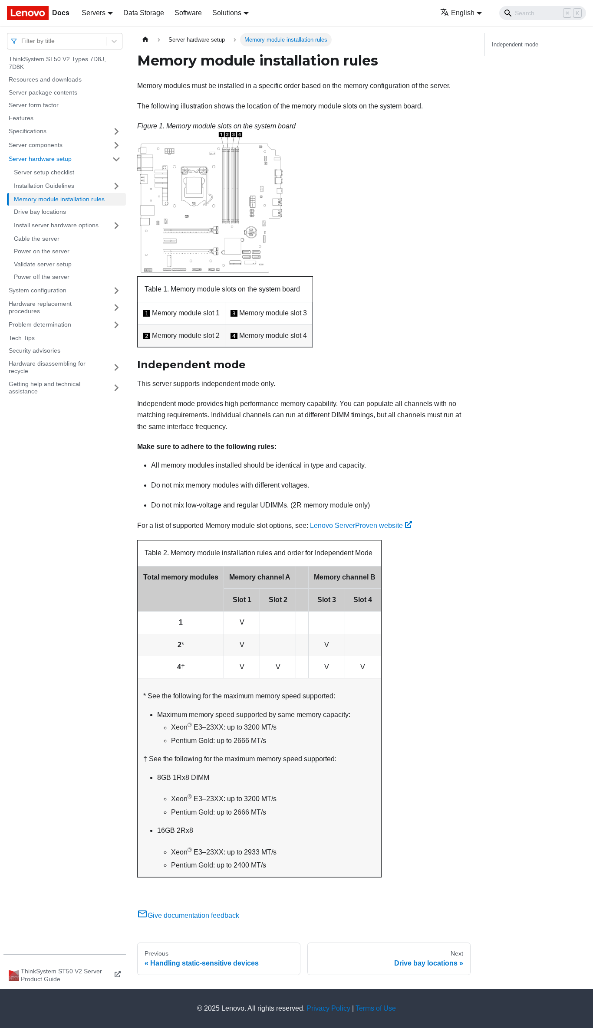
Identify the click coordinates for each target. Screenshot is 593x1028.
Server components (36, 144)
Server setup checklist (44, 172)
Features (21, 118)
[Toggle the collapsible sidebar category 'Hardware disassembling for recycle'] (116, 367)
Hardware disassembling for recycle (47, 367)
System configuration (37, 290)
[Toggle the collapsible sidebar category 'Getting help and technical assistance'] (116, 388)
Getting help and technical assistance (44, 387)
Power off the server (41, 276)
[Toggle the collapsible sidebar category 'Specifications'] (116, 131)
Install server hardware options (56, 225)
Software (188, 12)
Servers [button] (93, 12)
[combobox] (22, 41)
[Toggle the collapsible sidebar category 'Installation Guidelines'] (116, 186)
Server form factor (34, 104)
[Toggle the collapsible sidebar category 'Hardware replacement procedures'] (116, 308)
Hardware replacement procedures (40, 307)
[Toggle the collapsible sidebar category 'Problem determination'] (116, 325)
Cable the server (36, 238)
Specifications (27, 131)
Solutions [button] (226, 12)
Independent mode (515, 44)
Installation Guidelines (44, 185)
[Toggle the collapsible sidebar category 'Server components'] (116, 145)
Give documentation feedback (193, 915)
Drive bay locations (40, 211)
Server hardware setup (40, 158)
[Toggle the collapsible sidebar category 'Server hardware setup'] (116, 159)
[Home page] (145, 39)
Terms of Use (376, 1008)
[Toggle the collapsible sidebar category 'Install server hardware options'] (116, 225)
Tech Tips (22, 337)
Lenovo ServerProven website (356, 525)
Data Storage (143, 12)
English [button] (462, 12)
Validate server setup (43, 264)
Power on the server (41, 251)
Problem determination (40, 324)
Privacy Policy (328, 1008)
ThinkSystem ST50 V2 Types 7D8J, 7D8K (57, 63)
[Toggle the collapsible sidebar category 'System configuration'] (116, 291)
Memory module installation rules (59, 199)
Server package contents (43, 92)
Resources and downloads (45, 79)
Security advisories (34, 350)
